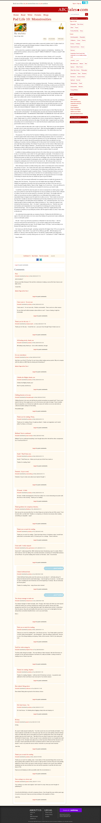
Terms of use (48, 812)
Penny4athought (29, 397)
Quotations (73, 73)
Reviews (84, 73)
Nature (81, 63)
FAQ (31, 814)
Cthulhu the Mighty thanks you (26, 377)
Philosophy (84, 70)
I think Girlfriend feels (23, 572)
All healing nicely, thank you (25, 340)
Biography (73, 24)
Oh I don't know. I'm (23, 705)
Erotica (72, 43)
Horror (82, 47)
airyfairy (22, 33)
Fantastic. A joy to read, (22, 471)
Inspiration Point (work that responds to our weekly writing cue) (78, 55)
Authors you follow (76, 111)
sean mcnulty (29, 435)
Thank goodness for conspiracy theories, (26, 507)
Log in (16, 265)
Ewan (27, 276)
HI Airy (17, 719)
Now (16, 274)
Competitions (74, 105)
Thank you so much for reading (26, 529)
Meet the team (34, 816)
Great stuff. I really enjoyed (23, 545)
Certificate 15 (26, 256)
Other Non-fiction (75, 70)
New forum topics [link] (76, 117)
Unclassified (74, 86)
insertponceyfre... (30, 323)
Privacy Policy (48, 814)
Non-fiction (35, 256)
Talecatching (74, 83)
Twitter (40, 259)
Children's (73, 40)
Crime (78, 40)
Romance (73, 76)
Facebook (37, 259)
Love (77, 60)
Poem (76, 27)
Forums (38, 15)
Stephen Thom (29, 649)
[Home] (50, 9)
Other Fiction (79, 67)
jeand (27, 722)
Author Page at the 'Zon (21, 291)
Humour (73, 50)
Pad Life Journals (43, 256)
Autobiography (74, 37)
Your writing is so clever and (23, 779)
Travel (80, 83)
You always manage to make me (24, 598)
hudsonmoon (29, 600)
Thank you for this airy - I (22, 321)
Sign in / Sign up (77, 3)
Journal (53, 256)
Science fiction (81, 76)
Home (16, 15)
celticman (28, 688)
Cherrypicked (74, 99)
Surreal (78, 80)
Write (30, 15)
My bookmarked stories (77, 113)
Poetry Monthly (74, 31)
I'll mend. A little (22, 490)
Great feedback (75, 107)
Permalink (17, 276)
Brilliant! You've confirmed (23, 433)
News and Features (76, 101)
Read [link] (72, 94)
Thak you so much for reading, (26, 627)
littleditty (28, 509)
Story (81, 31)
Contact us (33, 818)
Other (72, 27)
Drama (83, 40)
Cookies (47, 816)
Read (23, 15)
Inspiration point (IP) (76, 103)
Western (81, 86)
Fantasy (78, 43)
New (72, 97)
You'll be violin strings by (22, 647)
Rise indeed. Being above (22, 686)
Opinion (72, 67)
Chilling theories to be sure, (23, 395)
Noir (86, 63)
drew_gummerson (30, 548)
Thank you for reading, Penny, (26, 417)
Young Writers (74, 90)
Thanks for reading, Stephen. (25, 669)
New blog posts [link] (75, 122)
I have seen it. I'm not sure (25, 302)
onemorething (29, 473)
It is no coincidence (20, 355)
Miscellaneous (74, 63)
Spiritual (73, 80)
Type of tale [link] (74, 18)
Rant (79, 73)
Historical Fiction (75, 47)
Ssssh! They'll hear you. (24, 454)
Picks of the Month (75, 109)
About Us (32, 812)
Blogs (46, 15)
